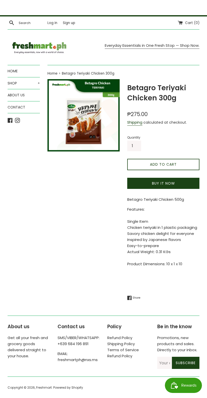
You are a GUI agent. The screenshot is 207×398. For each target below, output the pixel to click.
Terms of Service (123, 349)
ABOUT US (16, 95)
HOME (13, 71)
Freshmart (44, 387)
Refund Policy (119, 337)
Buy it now (163, 183)
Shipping (134, 122)
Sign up (69, 22)
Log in (52, 22)
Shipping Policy (121, 343)
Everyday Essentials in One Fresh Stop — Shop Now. (152, 45)
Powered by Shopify (68, 387)
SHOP (24, 83)
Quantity (133, 137)
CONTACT (16, 107)
